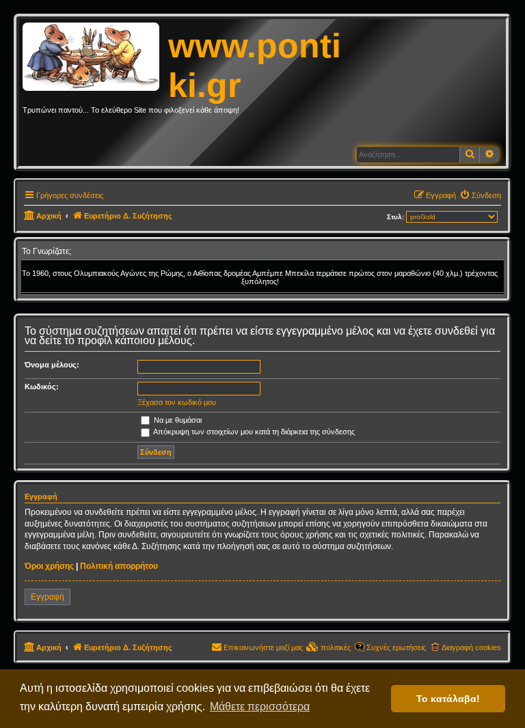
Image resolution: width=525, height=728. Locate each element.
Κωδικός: (42, 386)
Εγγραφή (47, 597)
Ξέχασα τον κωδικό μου (176, 402)
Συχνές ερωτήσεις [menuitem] (396, 647)
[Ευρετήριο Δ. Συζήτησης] (95, 57)
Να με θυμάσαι (177, 420)
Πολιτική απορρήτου (119, 566)
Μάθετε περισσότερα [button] (260, 706)
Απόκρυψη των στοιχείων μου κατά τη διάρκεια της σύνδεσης (253, 432)
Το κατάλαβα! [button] (448, 698)
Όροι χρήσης (49, 566)
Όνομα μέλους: (52, 365)
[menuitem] (480, 195)
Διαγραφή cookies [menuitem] (471, 647)
